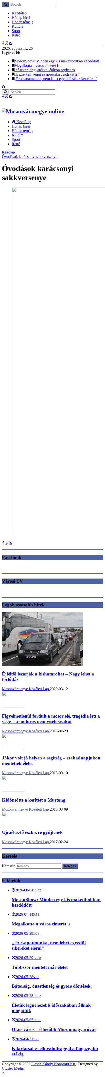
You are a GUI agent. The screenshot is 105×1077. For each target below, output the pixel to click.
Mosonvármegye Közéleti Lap (26, 689)
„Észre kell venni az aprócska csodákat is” (46, 74)
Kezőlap (8, 152)
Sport (16, 31)
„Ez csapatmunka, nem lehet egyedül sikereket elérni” (55, 79)
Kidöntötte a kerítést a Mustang (33, 800)
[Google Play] (6, 43)
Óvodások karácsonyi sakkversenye (29, 156)
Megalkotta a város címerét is (36, 65)
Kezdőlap (19, 13)
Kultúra (17, 26)
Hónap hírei (21, 17)
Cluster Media (13, 1068)
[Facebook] (3, 43)
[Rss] (10, 43)
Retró (16, 35)
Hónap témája (22, 22)
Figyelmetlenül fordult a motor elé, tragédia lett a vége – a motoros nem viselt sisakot (51, 718)
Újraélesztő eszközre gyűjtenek (32, 832)
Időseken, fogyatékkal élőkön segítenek (44, 70)
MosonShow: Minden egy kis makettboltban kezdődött (56, 61)
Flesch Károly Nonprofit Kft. (53, 1064)
